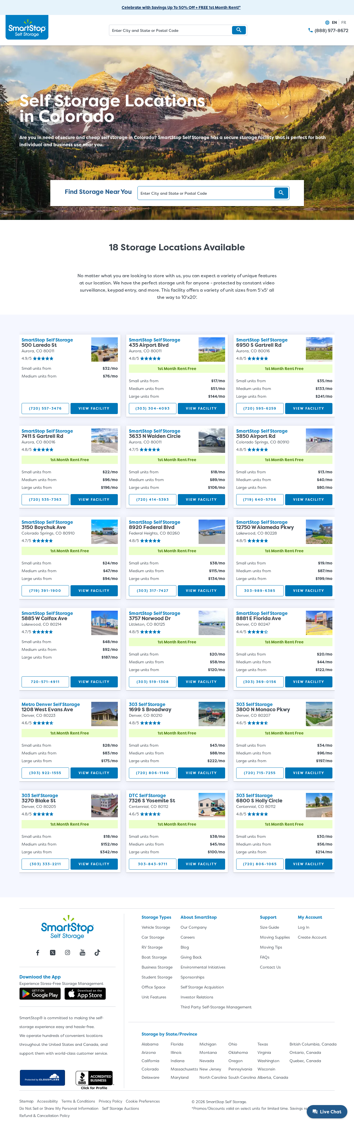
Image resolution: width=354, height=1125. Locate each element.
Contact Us (270, 967)
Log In (303, 927)
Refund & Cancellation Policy (44, 1115)
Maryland (180, 1077)
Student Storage (157, 977)
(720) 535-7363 (45, 499)
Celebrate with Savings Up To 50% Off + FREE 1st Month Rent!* (181, 7)
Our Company (194, 927)
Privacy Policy (110, 1101)
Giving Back (191, 957)
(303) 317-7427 (153, 590)
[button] (239, 30)
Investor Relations (197, 997)
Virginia (264, 1052)
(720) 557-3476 (45, 408)
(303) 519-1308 (153, 681)
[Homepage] (27, 27)
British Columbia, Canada (313, 1044)
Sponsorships (192, 977)
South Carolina (242, 1077)
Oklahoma (238, 1052)
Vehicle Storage (156, 927)
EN (334, 22)
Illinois (176, 1052)
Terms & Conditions (78, 1101)
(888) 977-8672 (331, 30)
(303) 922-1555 (45, 772)
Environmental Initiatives (203, 967)
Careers (188, 937)
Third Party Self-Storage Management (216, 1007)
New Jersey (210, 1069)
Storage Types (156, 917)
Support (268, 917)
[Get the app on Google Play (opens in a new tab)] (40, 994)
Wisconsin (266, 1069)
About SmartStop (199, 917)
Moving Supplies (275, 937)
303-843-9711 (153, 864)
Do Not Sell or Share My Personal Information (58, 1108)
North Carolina (213, 1077)
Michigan (207, 1044)
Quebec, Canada (305, 1060)
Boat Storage (154, 957)
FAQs (264, 957)
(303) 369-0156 (260, 681)
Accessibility (47, 1101)
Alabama (150, 1044)
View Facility (94, 408)
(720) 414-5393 (152, 499)
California (150, 1060)
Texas (262, 1044)
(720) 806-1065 (260, 864)
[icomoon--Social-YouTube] (82, 952)
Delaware (150, 1077)
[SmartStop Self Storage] (67, 927)
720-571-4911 (45, 681)
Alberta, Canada (272, 1077)
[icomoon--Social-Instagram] (67, 952)
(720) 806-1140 (152, 772)
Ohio (232, 1044)
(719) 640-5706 (260, 499)
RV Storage (152, 947)
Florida (177, 1044)
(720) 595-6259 (260, 408)
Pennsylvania (240, 1069)
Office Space (153, 987)
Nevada (206, 1060)
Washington (268, 1060)
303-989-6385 (259, 590)
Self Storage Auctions (120, 1108)
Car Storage (153, 937)
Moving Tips (271, 947)
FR (343, 22)
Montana (208, 1052)
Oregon (235, 1060)
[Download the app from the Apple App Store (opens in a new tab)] (85, 994)
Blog (185, 947)
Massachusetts (184, 1069)
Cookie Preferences (143, 1101)
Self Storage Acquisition (202, 987)
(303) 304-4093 (153, 408)
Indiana (177, 1060)
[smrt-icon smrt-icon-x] (52, 952)
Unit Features (154, 997)
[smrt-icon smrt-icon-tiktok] (97, 952)
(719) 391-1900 (45, 590)
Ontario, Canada (305, 1052)
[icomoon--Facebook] (38, 952)
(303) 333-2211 (45, 864)
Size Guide (269, 927)
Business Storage (157, 967)
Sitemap (26, 1101)
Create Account (312, 937)
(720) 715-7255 (260, 772)
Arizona (149, 1052)
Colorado (150, 1069)
